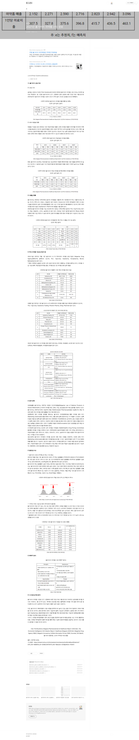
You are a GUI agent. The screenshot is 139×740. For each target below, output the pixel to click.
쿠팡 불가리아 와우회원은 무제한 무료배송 (43, 52)
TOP (111, 734)
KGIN (29, 3)
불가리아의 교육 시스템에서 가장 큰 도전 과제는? (41, 666)
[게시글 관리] (36, 653)
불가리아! (32, 662)
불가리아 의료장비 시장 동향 (36, 668)
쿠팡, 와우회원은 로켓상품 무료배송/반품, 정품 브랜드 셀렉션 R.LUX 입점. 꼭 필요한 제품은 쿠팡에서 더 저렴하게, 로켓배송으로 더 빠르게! (55, 55)
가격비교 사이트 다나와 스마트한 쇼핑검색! (43, 64)
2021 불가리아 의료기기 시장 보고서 (38, 670)
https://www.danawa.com (36, 61)
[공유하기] (34, 653)
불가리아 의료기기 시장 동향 (36, 672)
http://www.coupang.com (36, 50)
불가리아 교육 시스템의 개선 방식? (38, 664)
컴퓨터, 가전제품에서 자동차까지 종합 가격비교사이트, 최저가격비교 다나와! (50, 67)
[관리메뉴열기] (136, 3)
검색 (108, 3)
